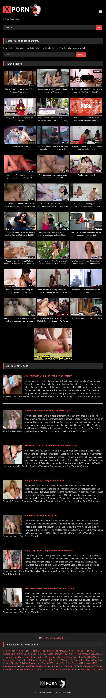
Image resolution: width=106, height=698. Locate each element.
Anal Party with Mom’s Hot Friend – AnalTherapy (48, 376)
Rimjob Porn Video (34, 657)
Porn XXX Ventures (50, 663)
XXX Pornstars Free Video (63, 669)
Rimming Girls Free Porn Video (25, 663)
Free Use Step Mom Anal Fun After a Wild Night (47, 411)
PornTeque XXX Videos (91, 666)
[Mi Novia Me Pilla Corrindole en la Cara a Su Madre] (12, 606)
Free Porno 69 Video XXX (66, 666)
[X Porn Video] (53, 10)
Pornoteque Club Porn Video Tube (61, 657)
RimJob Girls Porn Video (14, 654)
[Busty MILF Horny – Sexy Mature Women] (12, 498)
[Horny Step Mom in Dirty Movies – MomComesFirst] (12, 568)
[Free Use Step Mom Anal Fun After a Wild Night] (12, 428)
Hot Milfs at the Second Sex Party (40, 515)
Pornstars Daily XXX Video (90, 669)
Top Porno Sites (69, 663)
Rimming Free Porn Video (15, 660)
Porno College (38, 651)
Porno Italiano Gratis (14, 657)
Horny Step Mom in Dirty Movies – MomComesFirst (49, 550)
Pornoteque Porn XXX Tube (60, 651)
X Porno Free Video (57, 660)
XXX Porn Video (76, 660)
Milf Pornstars (84, 663)
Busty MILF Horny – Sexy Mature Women (44, 480)
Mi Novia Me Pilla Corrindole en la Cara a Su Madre (49, 588)
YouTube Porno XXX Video (40, 654)
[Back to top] (98, 690)
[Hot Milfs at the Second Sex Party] (12, 533)
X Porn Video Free (37, 660)
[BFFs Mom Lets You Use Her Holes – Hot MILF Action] (12, 463)
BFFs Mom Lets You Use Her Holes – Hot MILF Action (50, 445)
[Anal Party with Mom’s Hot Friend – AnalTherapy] (12, 393)
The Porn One (11, 669)
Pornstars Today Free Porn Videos (36, 666)
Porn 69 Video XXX (64, 654)
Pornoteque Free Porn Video (16, 651)
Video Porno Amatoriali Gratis (89, 654)
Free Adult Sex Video (89, 657)
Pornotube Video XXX (85, 651)
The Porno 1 (25, 669)
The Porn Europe (41, 669)
